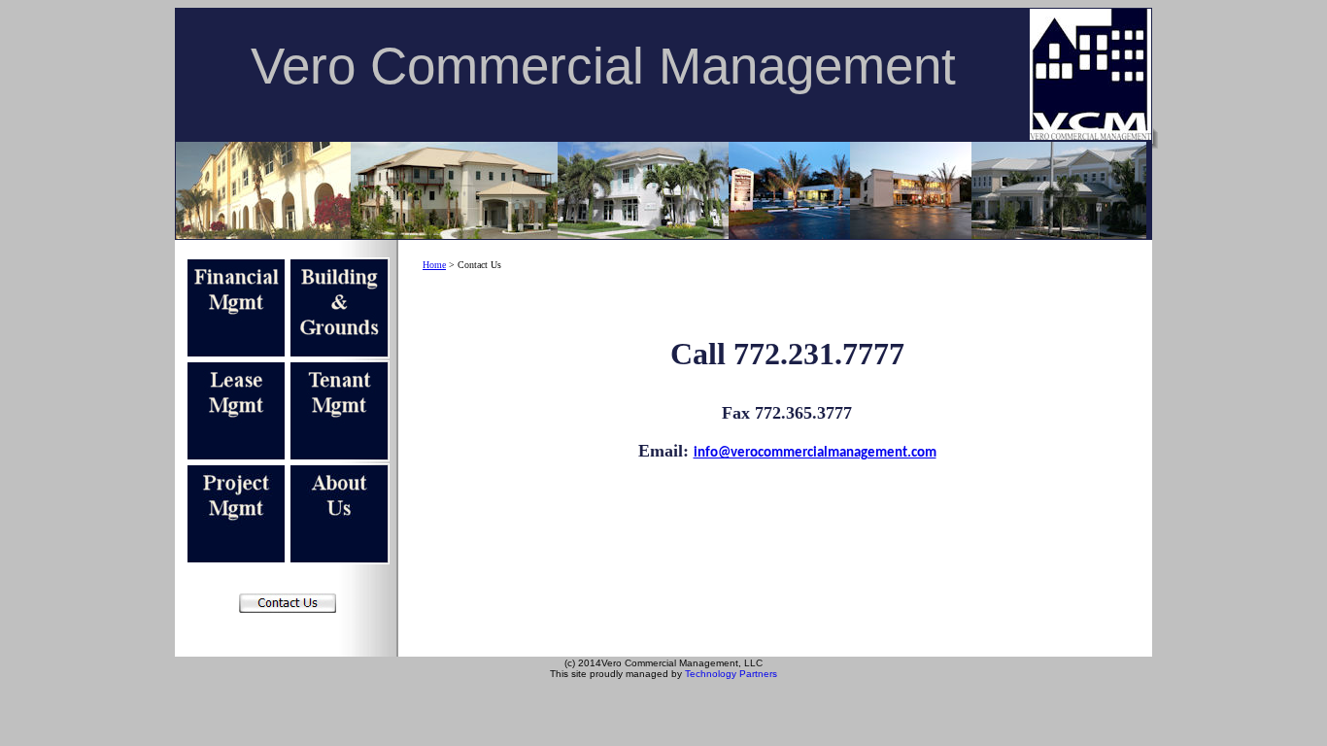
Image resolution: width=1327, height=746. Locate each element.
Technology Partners (731, 673)
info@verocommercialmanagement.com (815, 453)
